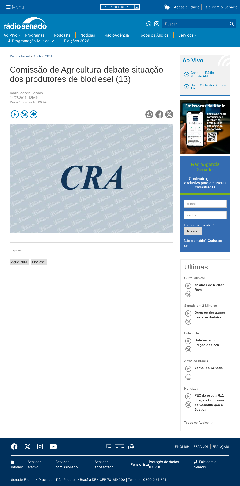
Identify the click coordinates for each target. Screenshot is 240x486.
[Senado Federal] (120, 7)
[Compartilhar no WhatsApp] (149, 114)
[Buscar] (231, 24)
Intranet (17, 467)
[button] (168, 7)
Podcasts (62, 35)
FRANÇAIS (220, 447)
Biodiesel (38, 262)
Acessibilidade (186, 7)
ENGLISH (182, 447)
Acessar (193, 231)
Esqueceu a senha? (199, 225)
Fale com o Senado (220, 7)
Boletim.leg (192, 333)
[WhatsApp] (150, 24)
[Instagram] (156, 24)
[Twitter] (27, 447)
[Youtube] (51, 447)
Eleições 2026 (76, 40)
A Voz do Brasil (195, 361)
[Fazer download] (33, 114)
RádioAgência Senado (26, 93)
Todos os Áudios (154, 35)
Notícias (87, 35)
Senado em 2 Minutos (200, 305)
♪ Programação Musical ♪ (31, 40)
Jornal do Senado (209, 368)
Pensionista (140, 464)
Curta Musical (194, 278)
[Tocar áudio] (15, 114)
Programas (34, 35)
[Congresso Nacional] (119, 446)
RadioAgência (117, 35)
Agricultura (19, 262)
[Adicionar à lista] (24, 114)
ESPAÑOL (201, 447)
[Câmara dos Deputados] (109, 446)
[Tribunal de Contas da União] (130, 446)
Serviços (186, 35)
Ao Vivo (11, 35)
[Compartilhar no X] (169, 114)
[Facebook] (16, 447)
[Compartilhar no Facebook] (159, 114)
